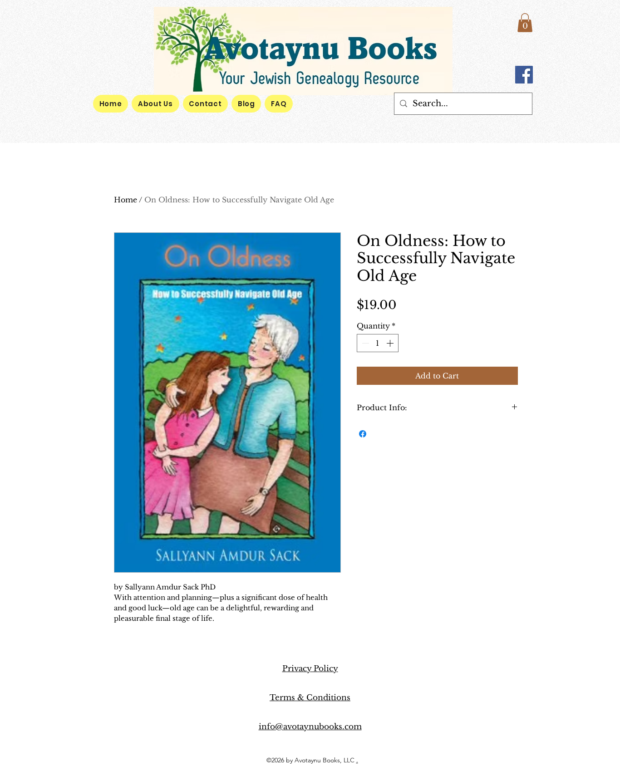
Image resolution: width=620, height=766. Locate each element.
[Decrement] (364, 343)
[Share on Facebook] (362, 433)
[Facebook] (524, 74)
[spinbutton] (377, 343)
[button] (525, 22)
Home (125, 199)
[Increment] (390, 343)
